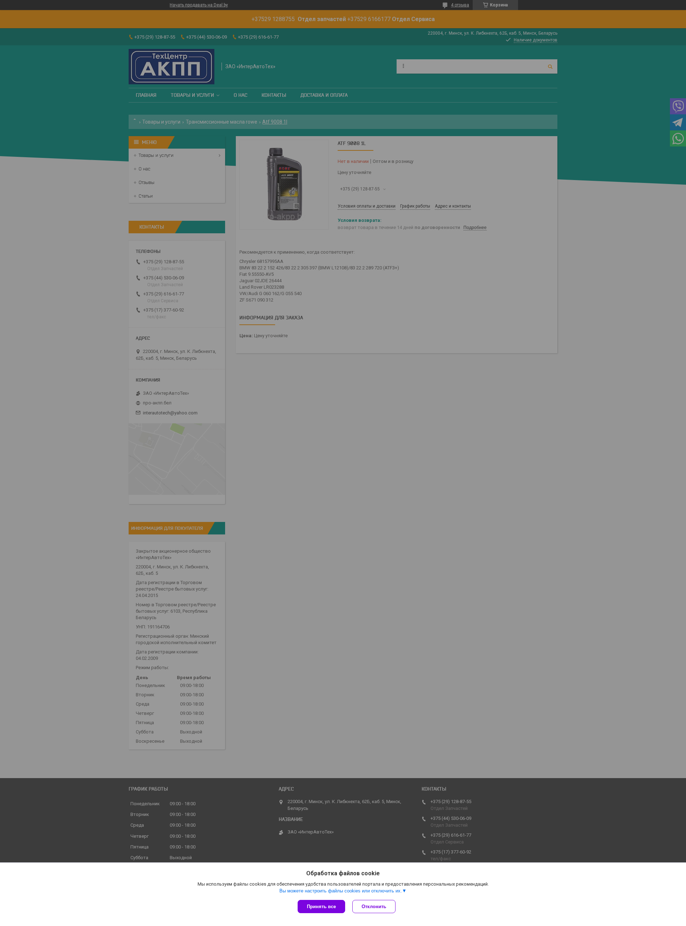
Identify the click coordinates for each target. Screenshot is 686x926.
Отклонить (374, 906)
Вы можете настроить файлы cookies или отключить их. (340, 890)
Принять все (321, 906)
